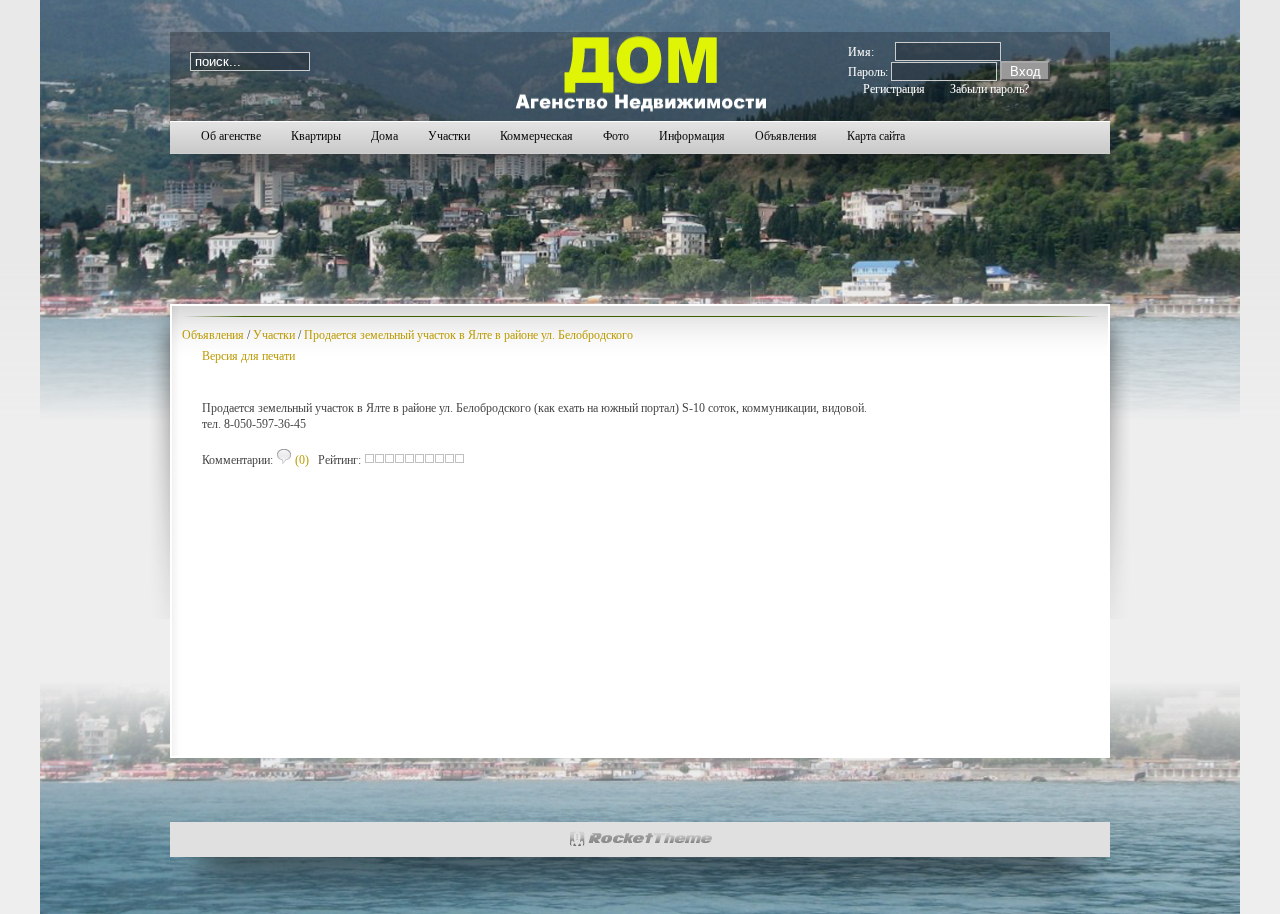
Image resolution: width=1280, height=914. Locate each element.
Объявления (786, 136)
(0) (300, 460)
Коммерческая (536, 136)
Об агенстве (231, 136)
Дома (384, 136)
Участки (449, 136)
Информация (692, 136)
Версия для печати (248, 356)
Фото (616, 136)
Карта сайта (876, 136)
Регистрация (894, 89)
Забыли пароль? (989, 89)
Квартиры (316, 136)
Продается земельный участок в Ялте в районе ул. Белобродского (468, 335)
